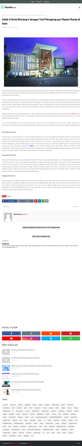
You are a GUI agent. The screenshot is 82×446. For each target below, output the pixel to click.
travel (13, 408)
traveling (19, 408)
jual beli (71, 420)
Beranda (4, 15)
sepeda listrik (6, 432)
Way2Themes (16, 443)
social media (12, 417)
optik (40, 426)
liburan (57, 423)
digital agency (45, 411)
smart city (21, 432)
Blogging (47, 404)
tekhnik (5, 435)
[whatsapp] (70, 338)
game (25, 408)
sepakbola (64, 429)
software (28, 432)
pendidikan (61, 411)
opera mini (23, 426)
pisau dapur (6, 429)
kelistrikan (65, 414)
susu (47, 432)
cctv (21, 420)
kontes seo (70, 404)
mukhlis (4, 27)
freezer (49, 420)
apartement (74, 417)
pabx (45, 426)
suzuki (53, 432)
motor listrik (37, 408)
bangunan (11, 414)
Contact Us (46, 1)
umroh (19, 435)
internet (76, 408)
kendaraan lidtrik (7, 423)
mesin (4, 426)
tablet (58, 432)
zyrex (32, 417)
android (66, 417)
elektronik (25, 414)
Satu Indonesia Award (41, 417)
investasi (64, 420)
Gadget (5, 414)
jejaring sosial (6, 411)
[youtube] (11, 338)
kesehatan (27, 404)
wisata (45, 408)
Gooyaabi (30, 443)
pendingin (69, 411)
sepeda (71, 429)
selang (57, 429)
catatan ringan (55, 404)
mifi (10, 426)
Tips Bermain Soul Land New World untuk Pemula (25, 374)
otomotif (5, 404)
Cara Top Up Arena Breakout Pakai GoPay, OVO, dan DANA (27, 382)
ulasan (26, 417)
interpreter (56, 420)
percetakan (71, 426)
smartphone (6, 408)
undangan (26, 435)
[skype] (51, 338)
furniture (32, 414)
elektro (63, 404)
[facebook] (11, 333)
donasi (18, 414)
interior (54, 414)
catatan (63, 408)
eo (44, 420)
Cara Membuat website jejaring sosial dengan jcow (25, 358)
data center (33, 420)
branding (14, 420)
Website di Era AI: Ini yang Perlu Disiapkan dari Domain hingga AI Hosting (31, 366)
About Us (39, 1)
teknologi (20, 417)
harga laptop (40, 414)
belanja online (6, 420)
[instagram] (31, 338)
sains (23, 429)
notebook (15, 426)
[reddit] (51, 333)
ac (13, 411)
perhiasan (73, 414)
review (4, 417)
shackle (14, 432)
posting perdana (16, 429)
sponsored (13, 404)
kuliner (35, 423)
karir (76, 420)
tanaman (70, 432)
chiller (25, 420)
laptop (40, 404)
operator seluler (32, 426)
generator (53, 411)
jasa (59, 414)
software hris (37, 432)
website (76, 411)
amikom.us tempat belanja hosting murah (23, 350)
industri (48, 414)
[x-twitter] (31, 333)
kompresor (28, 423)
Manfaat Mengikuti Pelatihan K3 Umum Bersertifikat (26, 390)
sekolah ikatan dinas (48, 429)
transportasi (12, 435)
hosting (34, 404)
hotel (8, 15)
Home (32, 1)
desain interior (35, 411)
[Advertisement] (41, 309)
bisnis (57, 408)
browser (27, 411)
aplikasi (51, 408)
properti (20, 404)
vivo (32, 435)
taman (64, 432)
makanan (64, 423)
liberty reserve (49, 423)
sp (43, 432)
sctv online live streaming (34, 429)
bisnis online (19, 411)
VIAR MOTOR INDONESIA (56, 417)
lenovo (41, 423)
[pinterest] (70, 333)
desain (39, 420)
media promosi (72, 423)
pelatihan (51, 426)
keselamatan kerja (18, 423)
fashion (69, 408)
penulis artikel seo (61, 426)
